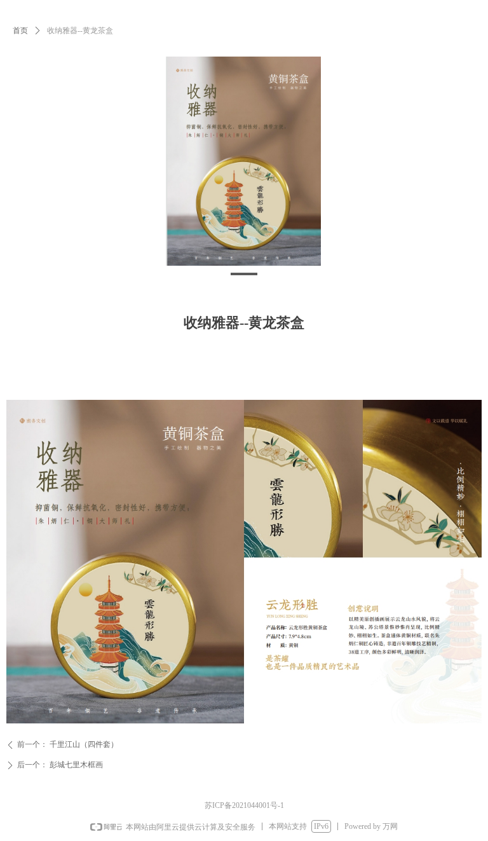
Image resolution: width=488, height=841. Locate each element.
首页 (20, 30)
